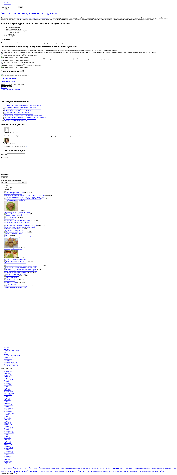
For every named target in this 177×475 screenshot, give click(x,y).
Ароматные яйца (9, 281)
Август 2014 (8, 395)
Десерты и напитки (10, 362)
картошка (133, 468)
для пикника (66, 468)
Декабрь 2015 (8, 380)
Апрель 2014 (8, 401)
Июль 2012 (7, 436)
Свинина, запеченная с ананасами (15, 259)
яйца (162, 471)
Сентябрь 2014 (9, 393)
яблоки (157, 471)
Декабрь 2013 (8, 408)
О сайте (6, 2)
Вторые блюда (8, 359)
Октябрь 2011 (8, 451)
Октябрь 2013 (8, 411)
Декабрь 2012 (8, 428)
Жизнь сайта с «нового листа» (14, 230)
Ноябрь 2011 (8, 449)
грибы (53, 468)
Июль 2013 (7, 416)
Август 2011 (8, 454)
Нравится (4, 88)
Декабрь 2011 (8, 448)
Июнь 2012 (7, 438)
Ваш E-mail (4, 158)
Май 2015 (7, 390)
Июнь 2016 (7, 378)
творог (114, 471)
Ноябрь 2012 (8, 429)
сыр (110, 471)
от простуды (47, 471)
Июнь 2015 (7, 388)
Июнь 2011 (7, 458)
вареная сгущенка (46, 468)
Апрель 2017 (8, 375)
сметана (105, 471)
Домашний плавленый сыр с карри (15, 274)
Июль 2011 (7, 456)
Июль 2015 (7, 386)
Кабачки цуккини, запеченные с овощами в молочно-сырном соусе (25, 117)
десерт (58, 468)
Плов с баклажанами (11, 277)
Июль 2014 (7, 396)
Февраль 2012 (8, 444)
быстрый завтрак (21, 468)
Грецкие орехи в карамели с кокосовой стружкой (19, 227)
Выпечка (7, 360)
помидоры (65, 471)
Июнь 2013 (7, 418)
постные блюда (76, 471)
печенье (61, 471)
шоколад (150, 471)
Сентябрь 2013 (9, 413)
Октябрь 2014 (8, 391)
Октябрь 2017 (8, 371)
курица (140, 468)
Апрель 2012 (8, 441)
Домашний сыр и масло (11, 350)
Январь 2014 (8, 406)
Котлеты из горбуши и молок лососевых (17, 212)
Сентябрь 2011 (9, 453)
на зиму (7, 471)
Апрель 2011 (8, 461)
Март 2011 (7, 463)
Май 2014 (7, 400)
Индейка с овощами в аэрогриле (14, 200)
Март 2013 (7, 423)
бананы (6, 468)
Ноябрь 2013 (8, 410)
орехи (42, 471)
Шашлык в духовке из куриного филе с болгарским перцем (23, 105)
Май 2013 (7, 419)
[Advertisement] (34, 94)
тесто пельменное (132, 471)
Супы (6, 354)
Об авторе (7, 4)
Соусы (6, 349)
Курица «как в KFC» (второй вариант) (16, 112)
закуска (110, 468)
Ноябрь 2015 (8, 381)
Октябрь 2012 (8, 431)
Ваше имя (4, 154)
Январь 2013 (8, 426)
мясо (170, 468)
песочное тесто (54, 471)
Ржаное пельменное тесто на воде (15, 287)
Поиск (20, 7)
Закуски (6, 347)
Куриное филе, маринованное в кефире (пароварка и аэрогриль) (24, 197)
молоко (159, 468)
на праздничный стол (21, 471)
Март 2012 (7, 443)
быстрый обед (35, 468)
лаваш (144, 468)
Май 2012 (7, 439)
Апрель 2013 (8, 421)
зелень (127, 468)
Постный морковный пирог (13, 215)
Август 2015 (8, 385)
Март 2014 (7, 403)
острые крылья (15, 89)
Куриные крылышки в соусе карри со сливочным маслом (22, 109)
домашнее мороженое (76, 468)
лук (147, 468)
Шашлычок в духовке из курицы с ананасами (18, 114)
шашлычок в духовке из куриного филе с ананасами (34, 18)
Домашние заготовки (11, 364)
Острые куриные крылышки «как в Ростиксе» (19, 110)
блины (10, 468)
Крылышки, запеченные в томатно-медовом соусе (20, 107)
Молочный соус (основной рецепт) (15, 263)
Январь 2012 (8, 446)
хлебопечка (143, 471)
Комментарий (5, 174)
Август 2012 (8, 434)
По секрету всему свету (11, 365)
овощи (37, 471)
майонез (150, 468)
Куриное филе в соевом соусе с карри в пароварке (20, 119)
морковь (165, 468)
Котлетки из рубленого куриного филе (16, 120)
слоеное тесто (97, 471)
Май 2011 (7, 459)
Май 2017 (7, 373)
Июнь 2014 (7, 398)
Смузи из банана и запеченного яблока (16, 222)
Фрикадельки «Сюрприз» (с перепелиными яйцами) (20, 271)
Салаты (6, 352)
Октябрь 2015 (8, 383)
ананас (2, 468)
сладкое (89, 471)
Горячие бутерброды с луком (13, 194)
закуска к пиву (5, 89)
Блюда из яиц (8, 357)
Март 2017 (7, 376)
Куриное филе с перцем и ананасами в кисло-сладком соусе (23, 115)
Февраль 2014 (8, 405)
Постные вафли (9, 219)
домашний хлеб (102, 468)
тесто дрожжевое (121, 471)
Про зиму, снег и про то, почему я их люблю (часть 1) (21, 237)
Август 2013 (8, 414)
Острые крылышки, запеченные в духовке (29, 13)
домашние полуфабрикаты (89, 468)
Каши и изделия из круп (12, 355)
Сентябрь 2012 (9, 433)
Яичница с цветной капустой (13, 233)
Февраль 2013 (8, 424)
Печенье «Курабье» (10, 284)
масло (154, 468)
